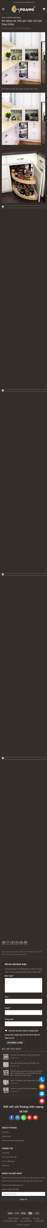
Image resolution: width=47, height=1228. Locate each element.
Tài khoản (5, 1153)
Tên (7, 997)
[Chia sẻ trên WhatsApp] (4, 943)
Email (7, 1008)
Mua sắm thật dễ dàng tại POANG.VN (24, 1063)
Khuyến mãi (10, 1221)
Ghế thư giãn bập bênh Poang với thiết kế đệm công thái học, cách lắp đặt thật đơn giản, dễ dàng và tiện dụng (26, 1073)
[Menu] (3, 9)
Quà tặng (5, 1165)
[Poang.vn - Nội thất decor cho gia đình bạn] (23, 9)
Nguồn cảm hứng (14, 17)
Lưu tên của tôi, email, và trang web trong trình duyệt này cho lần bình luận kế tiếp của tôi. (22, 1034)
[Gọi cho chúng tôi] (23, 1117)
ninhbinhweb (26, 28)
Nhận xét (14, 1058)
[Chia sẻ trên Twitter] (12, 943)
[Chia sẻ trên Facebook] (8, 943)
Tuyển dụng (6, 1136)
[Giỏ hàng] (44, 9)
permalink (23, 954)
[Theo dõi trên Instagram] (17, 1117)
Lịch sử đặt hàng (8, 1161)
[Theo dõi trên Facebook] (11, 1117)
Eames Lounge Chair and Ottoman (23, 1088)
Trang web (9, 1019)
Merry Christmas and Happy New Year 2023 (27, 1080)
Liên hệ (39, 1221)
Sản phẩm (13, 1218)
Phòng (26, 1218)
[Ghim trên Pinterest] (21, 943)
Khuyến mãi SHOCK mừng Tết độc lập (25, 1055)
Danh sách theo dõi (9, 1157)
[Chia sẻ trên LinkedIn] (26, 943)
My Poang (26, 1221)
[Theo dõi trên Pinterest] (29, 1117)
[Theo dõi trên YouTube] (35, 1117)
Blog (4, 17)
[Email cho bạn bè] (17, 943)
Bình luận (9, 976)
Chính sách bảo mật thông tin (13, 1140)
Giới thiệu (5, 1132)
